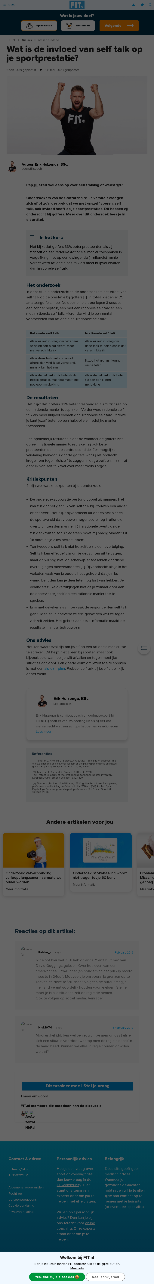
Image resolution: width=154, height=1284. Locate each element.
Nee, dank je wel (105, 1277)
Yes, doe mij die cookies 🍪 (57, 1277)
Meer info (77, 1268)
